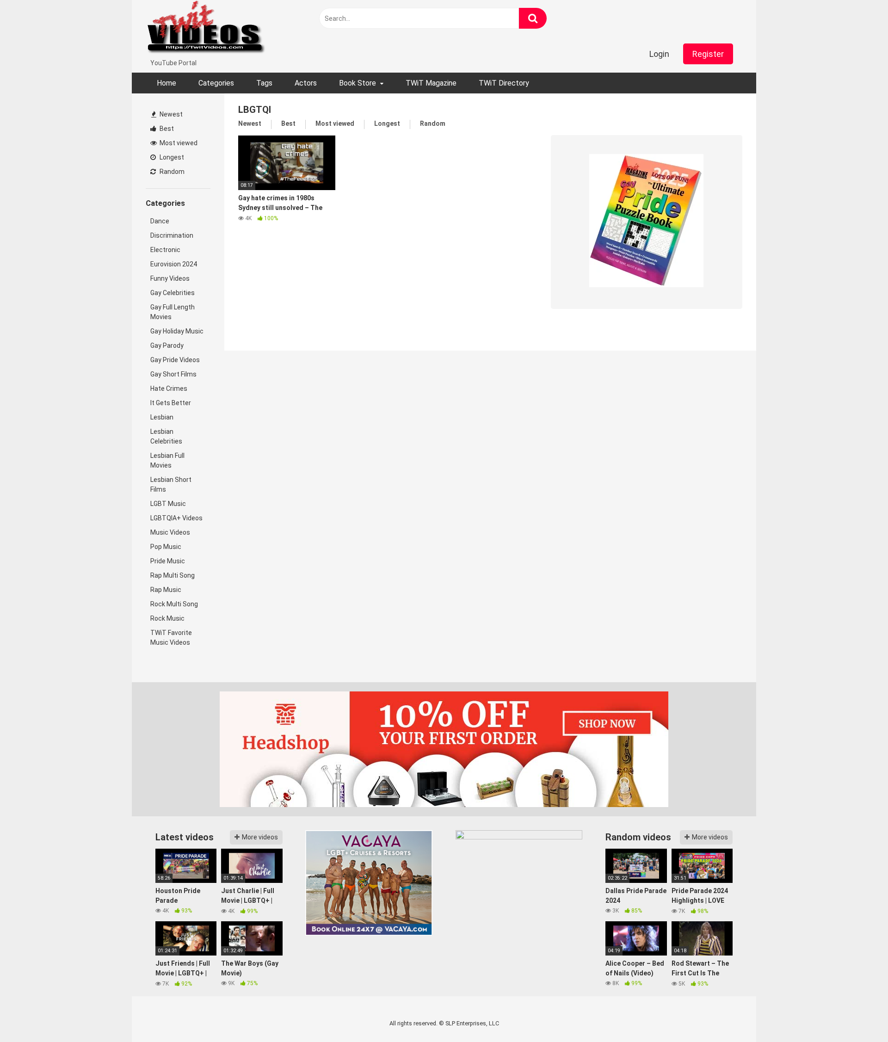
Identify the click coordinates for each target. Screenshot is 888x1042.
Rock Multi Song (174, 604)
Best (166, 128)
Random (171, 171)
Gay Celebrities (172, 292)
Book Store (357, 83)
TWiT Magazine (431, 83)
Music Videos (170, 532)
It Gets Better (170, 403)
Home (166, 83)
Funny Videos (170, 278)
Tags (264, 83)
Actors (306, 83)
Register (708, 54)
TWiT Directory (504, 83)
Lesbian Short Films (170, 484)
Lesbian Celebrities (166, 436)
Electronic (165, 249)
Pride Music (167, 561)
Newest (170, 114)
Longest (171, 157)
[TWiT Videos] (206, 29)
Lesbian (161, 417)
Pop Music (165, 546)
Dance (159, 221)
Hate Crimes (168, 388)
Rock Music (167, 618)
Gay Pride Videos (175, 360)
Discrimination (171, 235)
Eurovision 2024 (173, 264)
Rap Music (165, 589)
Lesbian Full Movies (167, 460)
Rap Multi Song (172, 575)
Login (659, 54)
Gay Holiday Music (177, 331)
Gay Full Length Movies (172, 312)
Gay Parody (167, 345)
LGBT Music (168, 503)
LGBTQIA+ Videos (176, 518)
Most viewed (177, 143)
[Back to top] (857, 1014)
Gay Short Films (173, 374)
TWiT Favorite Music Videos (171, 637)
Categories (216, 83)
